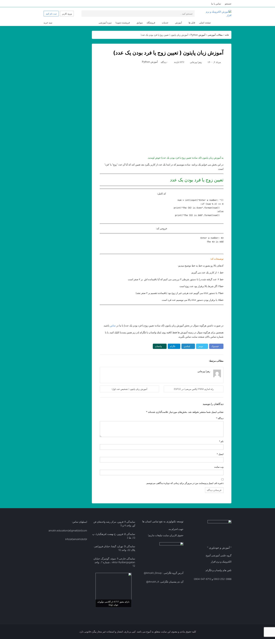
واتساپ (158, 346)
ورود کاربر (67, 13)
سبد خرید (48, 22)
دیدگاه (219, 418)
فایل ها (192, 22)
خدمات (165, 22)
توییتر (200, 346)
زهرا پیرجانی (196, 62)
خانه (227, 34)
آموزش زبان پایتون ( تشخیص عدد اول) (129, 389)
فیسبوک (215, 346)
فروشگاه (151, 22)
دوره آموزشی (105, 22)
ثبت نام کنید (51, 13)
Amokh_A (153, 581)
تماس (113, 325)
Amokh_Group (154, 572)
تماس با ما (216, 3)
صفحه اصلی (205, 22)
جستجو (228, 3)
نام (221, 441)
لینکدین (187, 346)
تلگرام (172, 346)
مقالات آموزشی (215, 34)
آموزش (178, 22)
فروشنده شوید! (123, 22)
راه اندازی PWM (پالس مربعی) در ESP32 (194, 389)
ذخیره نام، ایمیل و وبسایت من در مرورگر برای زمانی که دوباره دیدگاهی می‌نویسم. (184, 483)
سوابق (140, 22)
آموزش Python (197, 34)
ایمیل (220, 454)
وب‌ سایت (218, 466)
